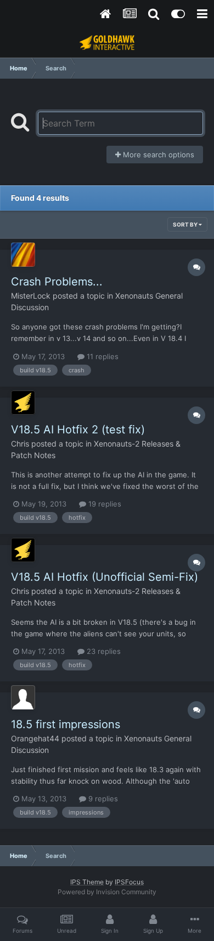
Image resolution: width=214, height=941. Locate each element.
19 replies (103, 503)
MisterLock (30, 295)
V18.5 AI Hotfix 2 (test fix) (78, 429)
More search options (157, 154)
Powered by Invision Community (107, 892)
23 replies (103, 651)
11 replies (102, 356)
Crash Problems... (57, 281)
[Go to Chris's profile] (23, 402)
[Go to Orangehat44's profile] (23, 697)
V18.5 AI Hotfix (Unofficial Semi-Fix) (104, 577)
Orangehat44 (35, 738)
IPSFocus (129, 882)
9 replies (102, 798)
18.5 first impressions (65, 724)
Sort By (186, 224)
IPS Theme (87, 882)
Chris (20, 443)
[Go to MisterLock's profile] (23, 255)
